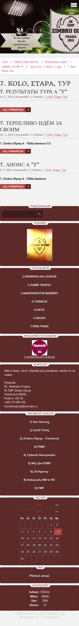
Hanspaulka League (56, 62)
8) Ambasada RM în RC (39, 479)
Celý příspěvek (13, 110)
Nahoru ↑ (55, 617)
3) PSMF (39, 446)
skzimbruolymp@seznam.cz (21, 406)
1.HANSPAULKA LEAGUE (39, 276)
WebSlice (52, 613)
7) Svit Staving (39, 422)
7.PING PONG (39, 326)
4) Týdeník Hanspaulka (39, 455)
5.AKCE (39, 309)
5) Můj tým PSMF (39, 463)
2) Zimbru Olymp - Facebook (39, 438)
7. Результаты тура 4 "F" (33, 92)
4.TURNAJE (39, 301)
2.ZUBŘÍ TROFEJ (39, 285)
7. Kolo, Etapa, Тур (55, 96)
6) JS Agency (39, 471)
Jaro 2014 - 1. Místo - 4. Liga (45, 66)
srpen (39, 505)
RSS (42, 613)
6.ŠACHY (39, 318)
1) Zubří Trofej (39, 430)
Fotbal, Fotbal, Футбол (26, 62)
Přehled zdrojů (39, 575)
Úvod (5, 62)
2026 (39, 511)
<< (22, 505)
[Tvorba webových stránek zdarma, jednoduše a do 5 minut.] (37, 614)
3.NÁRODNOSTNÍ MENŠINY (39, 293)
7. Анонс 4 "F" (20, 165)
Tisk (61, 613)
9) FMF (39, 488)
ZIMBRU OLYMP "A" (13, 66)
